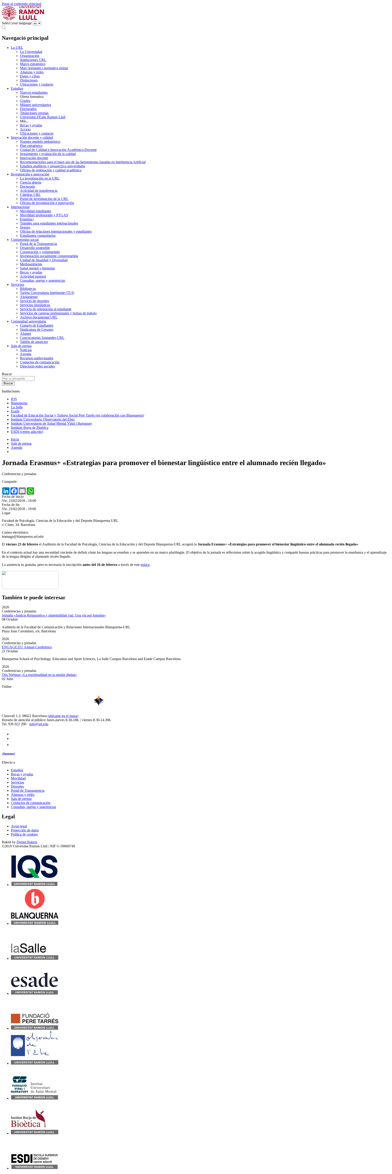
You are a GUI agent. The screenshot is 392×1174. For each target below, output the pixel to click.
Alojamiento (29, 297)
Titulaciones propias (34, 113)
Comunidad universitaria (28, 321)
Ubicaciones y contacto (36, 84)
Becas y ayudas (31, 125)
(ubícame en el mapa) (63, 716)
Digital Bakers (27, 842)
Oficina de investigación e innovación (47, 203)
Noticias (26, 350)
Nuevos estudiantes (34, 92)
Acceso (25, 129)
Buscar (7, 374)
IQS (14, 399)
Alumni (25, 333)
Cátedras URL (30, 195)
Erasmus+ (27, 219)
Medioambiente (31, 264)
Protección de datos (25, 830)
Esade (15, 411)
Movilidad (18, 778)
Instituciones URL (33, 60)
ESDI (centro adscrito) (27, 432)
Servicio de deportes (34, 301)
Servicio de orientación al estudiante (45, 309)
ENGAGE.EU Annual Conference (27, 647)
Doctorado (27, 186)
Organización (29, 56)
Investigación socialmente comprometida (49, 256)
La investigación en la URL (40, 178)
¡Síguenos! (8, 753)
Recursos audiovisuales (36, 358)
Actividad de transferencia (38, 190)
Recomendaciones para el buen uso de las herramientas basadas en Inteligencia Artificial (83, 162)
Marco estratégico (32, 64)
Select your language (17, 23)
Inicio (15, 439)
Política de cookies (24, 834)
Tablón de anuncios (34, 342)
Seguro (25, 227)
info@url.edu (38, 724)
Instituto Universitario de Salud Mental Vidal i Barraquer (51, 423)
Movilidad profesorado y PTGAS (44, 215)
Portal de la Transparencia (38, 244)
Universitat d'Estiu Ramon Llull (42, 117)
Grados (25, 101)
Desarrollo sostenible (35, 248)
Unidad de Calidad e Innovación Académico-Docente (58, 150)
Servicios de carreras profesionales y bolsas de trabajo (58, 313)
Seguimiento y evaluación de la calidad (48, 154)
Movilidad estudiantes (35, 211)
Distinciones (29, 80)
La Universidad (31, 52)
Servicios (17, 284)
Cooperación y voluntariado (40, 252)
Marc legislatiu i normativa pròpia (44, 68)
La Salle (17, 407)
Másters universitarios (35, 105)
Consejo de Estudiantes (36, 325)
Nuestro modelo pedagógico (40, 141)
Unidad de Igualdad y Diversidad (44, 260)
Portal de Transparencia (27, 790)
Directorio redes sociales (37, 366)
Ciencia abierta (30, 182)
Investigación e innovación (30, 174)
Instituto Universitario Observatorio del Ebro (43, 419)
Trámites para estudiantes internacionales (49, 223)
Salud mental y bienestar (37, 268)
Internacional (20, 207)
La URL (17, 47)
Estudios (17, 88)
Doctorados (28, 109)
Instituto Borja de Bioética (29, 427)
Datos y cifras (30, 76)
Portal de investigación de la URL (44, 199)
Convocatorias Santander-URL (42, 338)
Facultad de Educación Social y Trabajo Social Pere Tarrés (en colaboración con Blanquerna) (77, 415)
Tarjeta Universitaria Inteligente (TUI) (47, 293)
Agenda (25, 354)
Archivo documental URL (39, 317)
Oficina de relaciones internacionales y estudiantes (56, 231)
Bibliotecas (28, 289)
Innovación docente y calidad (32, 137)
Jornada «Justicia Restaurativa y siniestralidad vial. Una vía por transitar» (54, 615)
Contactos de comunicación (39, 362)
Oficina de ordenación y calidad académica (50, 170)
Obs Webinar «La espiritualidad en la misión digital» (39, 675)
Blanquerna (19, 403)
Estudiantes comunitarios (38, 235)
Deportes (17, 786)
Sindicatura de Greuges (36, 329)
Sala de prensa (21, 346)
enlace (145, 565)
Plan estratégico (31, 146)
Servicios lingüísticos (35, 305)
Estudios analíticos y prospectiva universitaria (52, 166)
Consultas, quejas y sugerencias (42, 280)
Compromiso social (25, 240)
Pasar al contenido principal (21, 4)
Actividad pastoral (33, 276)
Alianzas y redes (32, 72)
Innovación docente (34, 158)
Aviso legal (19, 826)
